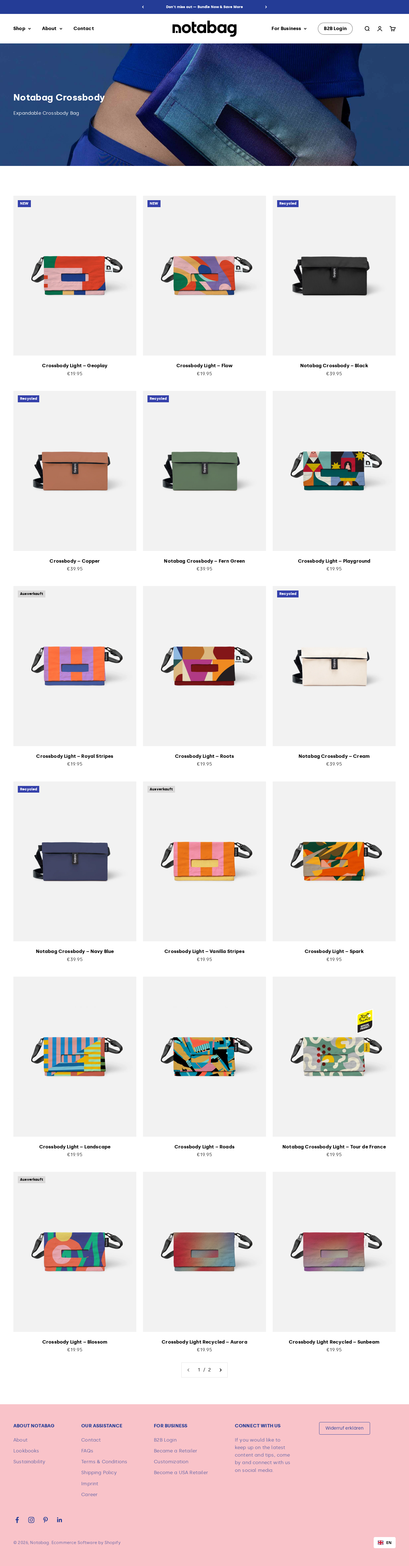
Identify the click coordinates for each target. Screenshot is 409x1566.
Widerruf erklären (345, 1428)
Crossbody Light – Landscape (75, 1147)
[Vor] (266, 7)
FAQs (87, 1451)
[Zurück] (143, 7)
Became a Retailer (175, 1451)
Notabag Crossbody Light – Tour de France (334, 1147)
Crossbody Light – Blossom (74, 1342)
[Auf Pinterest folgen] (45, 1520)
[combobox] (385, 1542)
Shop (19, 28)
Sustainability (29, 1461)
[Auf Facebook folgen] (17, 1520)
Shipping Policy (99, 1472)
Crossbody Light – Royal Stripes (74, 756)
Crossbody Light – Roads (204, 1147)
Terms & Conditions (104, 1461)
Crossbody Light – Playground (334, 561)
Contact (83, 28)
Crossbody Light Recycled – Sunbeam (334, 1342)
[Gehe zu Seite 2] (220, 1370)
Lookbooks (26, 1451)
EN (388, 1542)
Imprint (89, 1483)
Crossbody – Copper (75, 561)
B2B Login (335, 28)
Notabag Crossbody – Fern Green (204, 561)
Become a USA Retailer (181, 1472)
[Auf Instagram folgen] (31, 1520)
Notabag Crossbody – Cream (334, 756)
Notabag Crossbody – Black (334, 365)
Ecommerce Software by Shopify (85, 1542)
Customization (171, 1461)
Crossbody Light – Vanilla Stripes (204, 951)
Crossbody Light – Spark (334, 951)
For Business (286, 28)
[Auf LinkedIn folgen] (59, 1520)
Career (89, 1494)
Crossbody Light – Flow (204, 365)
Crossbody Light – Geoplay (74, 365)
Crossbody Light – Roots (204, 756)
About (49, 28)
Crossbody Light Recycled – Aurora (204, 1342)
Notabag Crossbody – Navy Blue (75, 951)
